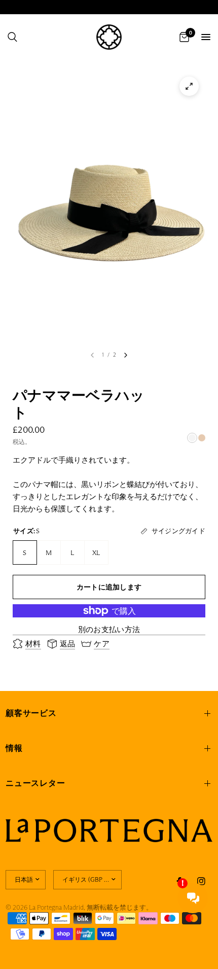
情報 (14, 748)
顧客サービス (31, 713)
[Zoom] (189, 86)
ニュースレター (35, 783)
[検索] (12, 37)
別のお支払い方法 (109, 629)
